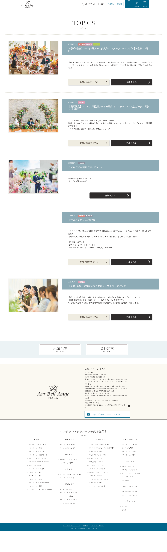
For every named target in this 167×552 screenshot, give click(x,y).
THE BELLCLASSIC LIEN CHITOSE (39, 462)
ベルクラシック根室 (35, 486)
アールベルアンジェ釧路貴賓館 (39, 482)
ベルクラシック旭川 (35, 448)
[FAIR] (129, 4)
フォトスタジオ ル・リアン (98, 455)
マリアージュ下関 (127, 448)
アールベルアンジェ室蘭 (36, 469)
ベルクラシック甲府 (66, 463)
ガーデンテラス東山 (66, 496)
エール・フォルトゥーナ (68, 489)
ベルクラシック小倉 (128, 466)
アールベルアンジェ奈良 (97, 469)
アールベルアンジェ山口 (129, 451)
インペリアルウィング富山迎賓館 (70, 474)
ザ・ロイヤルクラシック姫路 (98, 479)
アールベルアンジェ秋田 (67, 445)
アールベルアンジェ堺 (96, 465)
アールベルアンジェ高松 (129, 445)
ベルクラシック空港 (95, 451)
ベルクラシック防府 (128, 455)
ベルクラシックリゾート (129, 491)
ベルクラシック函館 (35, 479)
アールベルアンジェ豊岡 (97, 486)
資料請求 (119, 4)
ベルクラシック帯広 (35, 472)
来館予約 (111, 4)
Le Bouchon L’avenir (35, 465)
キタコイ (124, 506)
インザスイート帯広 (35, 476)
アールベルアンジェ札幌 (36, 451)
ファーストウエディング (129, 495)
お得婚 (124, 510)
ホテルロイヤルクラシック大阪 (99, 445)
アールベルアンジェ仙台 (67, 448)
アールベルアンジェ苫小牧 (37, 458)
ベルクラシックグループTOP (71, 526)
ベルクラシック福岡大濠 (129, 470)
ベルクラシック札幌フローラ (38, 455)
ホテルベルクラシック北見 (37, 445)
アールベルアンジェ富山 (67, 478)
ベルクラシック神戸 (95, 476)
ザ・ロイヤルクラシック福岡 (131, 473)
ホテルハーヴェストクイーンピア (100, 472)
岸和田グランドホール (96, 462)
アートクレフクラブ (128, 477)
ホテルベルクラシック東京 (68, 459)
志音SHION (125, 480)
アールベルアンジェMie (67, 503)
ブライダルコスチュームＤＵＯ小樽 (40, 489)
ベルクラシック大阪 (95, 458)
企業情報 (85, 526)
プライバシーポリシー (97, 526)
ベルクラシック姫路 (95, 482)
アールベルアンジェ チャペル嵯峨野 (101, 448)
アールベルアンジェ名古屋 (68, 492)
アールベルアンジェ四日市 (68, 499)
